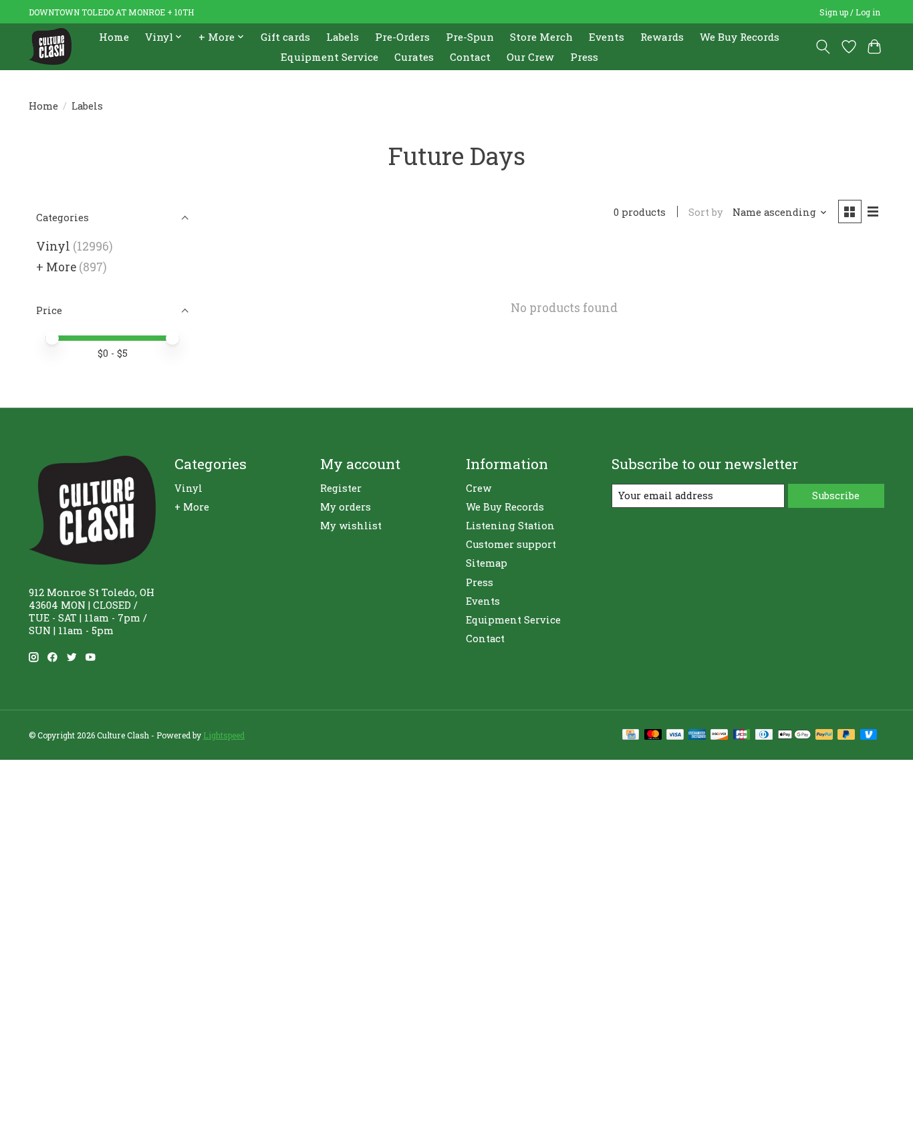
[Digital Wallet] (794, 735)
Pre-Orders (402, 36)
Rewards (662, 36)
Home (114, 36)
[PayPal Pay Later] (846, 735)
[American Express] (697, 735)
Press (584, 56)
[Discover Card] (719, 735)
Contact (470, 56)
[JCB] (742, 735)
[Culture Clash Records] (50, 46)
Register (341, 488)
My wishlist (351, 525)
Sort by (705, 212)
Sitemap (486, 563)
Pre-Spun (470, 36)
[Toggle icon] (823, 47)
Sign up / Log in (849, 12)
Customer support (511, 544)
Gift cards (285, 36)
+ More (56, 267)
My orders (345, 507)
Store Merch (541, 36)
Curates (414, 56)
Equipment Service (329, 56)
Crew (478, 488)
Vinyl (53, 246)
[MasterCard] (653, 735)
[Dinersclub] (764, 735)
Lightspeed (224, 735)
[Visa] (675, 735)
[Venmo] (869, 735)
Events (606, 36)
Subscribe (836, 495)
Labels (342, 36)
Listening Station (510, 525)
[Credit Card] (630, 735)
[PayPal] (824, 735)
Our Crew (530, 56)
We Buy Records (739, 36)
